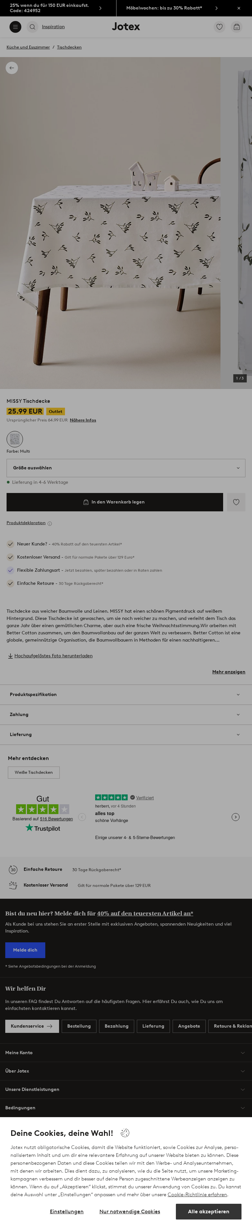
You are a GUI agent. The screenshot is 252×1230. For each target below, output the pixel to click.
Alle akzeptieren (208, 1211)
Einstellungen (67, 1211)
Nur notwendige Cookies (129, 1211)
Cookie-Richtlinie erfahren (197, 1195)
